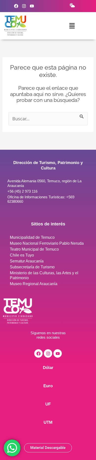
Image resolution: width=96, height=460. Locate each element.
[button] (72, 25)
